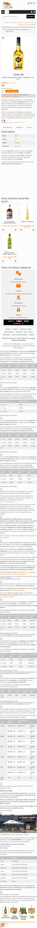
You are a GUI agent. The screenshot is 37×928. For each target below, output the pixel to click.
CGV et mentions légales (19, 334)
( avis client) (12, 83)
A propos (8, 329)
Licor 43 (17, 146)
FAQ (25, 332)
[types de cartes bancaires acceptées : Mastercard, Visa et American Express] (18, 321)
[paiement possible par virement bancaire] (26, 321)
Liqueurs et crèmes (23, 22)
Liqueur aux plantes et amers (16, 122)
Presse (31, 332)
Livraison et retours (26, 329)
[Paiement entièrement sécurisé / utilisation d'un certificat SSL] (11, 321)
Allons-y (30, 16)
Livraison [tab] (19, 127)
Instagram (21, 590)
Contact (15, 329)
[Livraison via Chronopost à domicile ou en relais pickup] (17, 323)
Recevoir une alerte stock (16, 261)
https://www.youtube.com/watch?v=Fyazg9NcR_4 (15, 166)
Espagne (17, 142)
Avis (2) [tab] (29, 127)
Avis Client (19, 332)
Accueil (6, 22)
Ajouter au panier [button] (16, 230)
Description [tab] (7, 127)
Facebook (13, 590)
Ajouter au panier (12, 91)
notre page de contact (7, 596)
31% (16, 135)
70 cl (16, 139)
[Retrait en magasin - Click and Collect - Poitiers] (23, 323)
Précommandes (9, 332)
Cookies (31, 334)
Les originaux (13, 22)
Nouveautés (6, 334)
